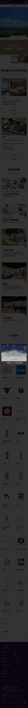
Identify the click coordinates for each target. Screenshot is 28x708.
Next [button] (26, 354)
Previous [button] (2, 354)
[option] (14, 354)
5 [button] (16, 365)
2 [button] (12, 365)
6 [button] (18, 365)
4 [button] (15, 365)
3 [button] (13, 365)
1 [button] (10, 365)
